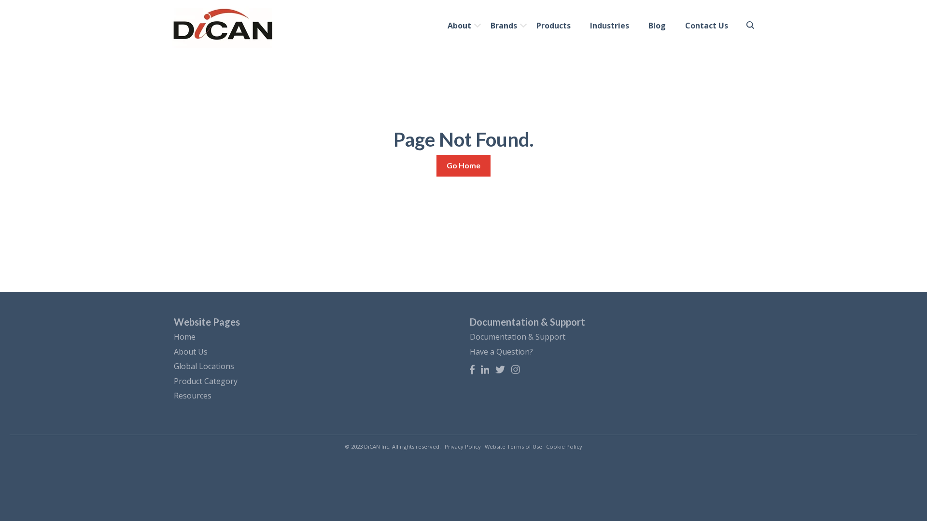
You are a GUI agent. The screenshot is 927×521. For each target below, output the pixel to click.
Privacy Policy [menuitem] (463, 446)
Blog (657, 25)
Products (553, 25)
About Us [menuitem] (191, 351)
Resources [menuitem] (192, 395)
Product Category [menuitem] (206, 381)
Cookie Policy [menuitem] (564, 446)
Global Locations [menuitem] (204, 366)
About (459, 25)
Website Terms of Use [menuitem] (513, 446)
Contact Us (706, 25)
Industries (609, 25)
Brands (504, 25)
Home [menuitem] (185, 336)
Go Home (463, 165)
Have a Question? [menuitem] (501, 351)
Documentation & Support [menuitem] (517, 336)
